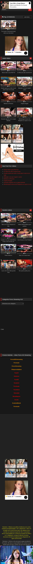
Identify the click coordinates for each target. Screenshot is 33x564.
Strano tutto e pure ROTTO (11, 169)
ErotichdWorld (16, 403)
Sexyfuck (16, 383)
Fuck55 (16, 379)
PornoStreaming (16, 366)
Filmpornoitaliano (16, 369)
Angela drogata (8, 180)
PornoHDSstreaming (16, 359)
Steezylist (16, 393)
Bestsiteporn (16, 396)
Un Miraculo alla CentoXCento (12, 171)
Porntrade (16, 386)
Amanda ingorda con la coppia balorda (14, 182)
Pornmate (16, 362)
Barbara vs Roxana (9, 178)
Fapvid (16, 373)
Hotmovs (16, 376)
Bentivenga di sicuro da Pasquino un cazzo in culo (17, 184)
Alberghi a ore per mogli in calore (13, 177)
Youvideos (16, 389)
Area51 (16, 399)
